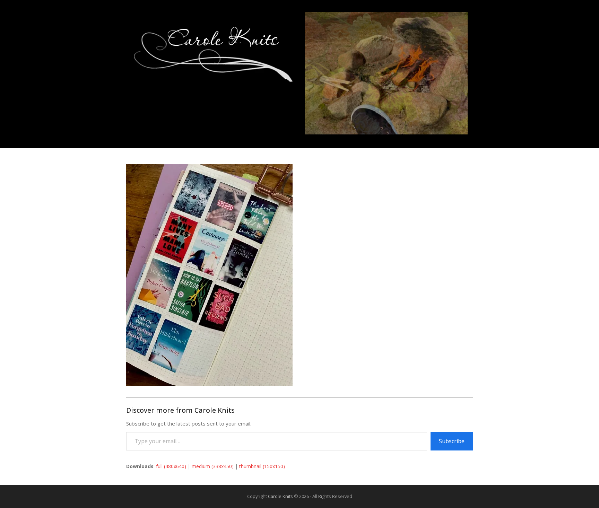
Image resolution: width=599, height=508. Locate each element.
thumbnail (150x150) (262, 466)
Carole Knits (280, 496)
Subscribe (452, 441)
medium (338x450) (213, 466)
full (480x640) (171, 466)
